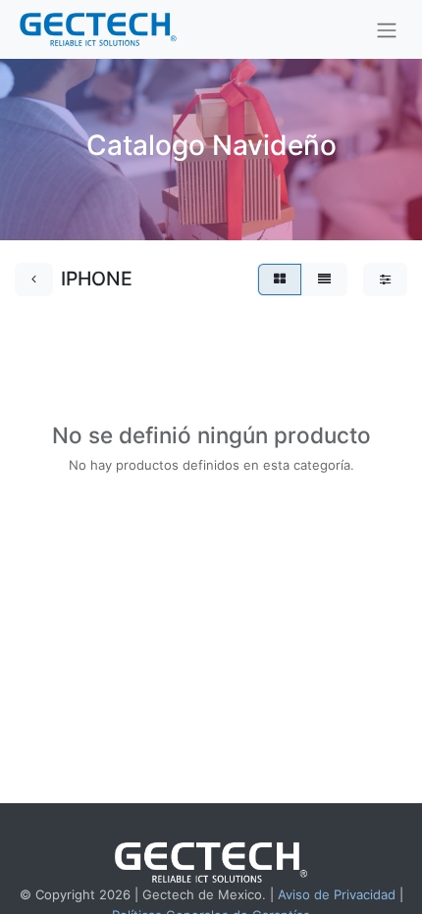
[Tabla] (279, 279)
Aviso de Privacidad (337, 894)
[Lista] (324, 279)
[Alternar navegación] (386, 29)
